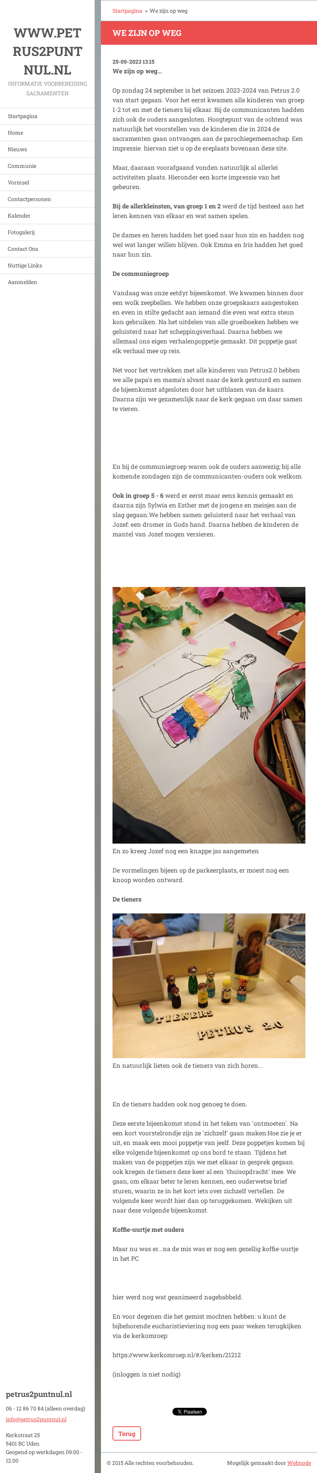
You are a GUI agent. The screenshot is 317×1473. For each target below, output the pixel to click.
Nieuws (17, 149)
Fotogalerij (21, 232)
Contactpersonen (29, 199)
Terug (126, 1433)
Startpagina (22, 116)
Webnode (299, 1462)
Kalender (19, 215)
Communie (22, 165)
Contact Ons (23, 248)
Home (15, 132)
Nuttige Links (25, 265)
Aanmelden (22, 282)
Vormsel (18, 182)
